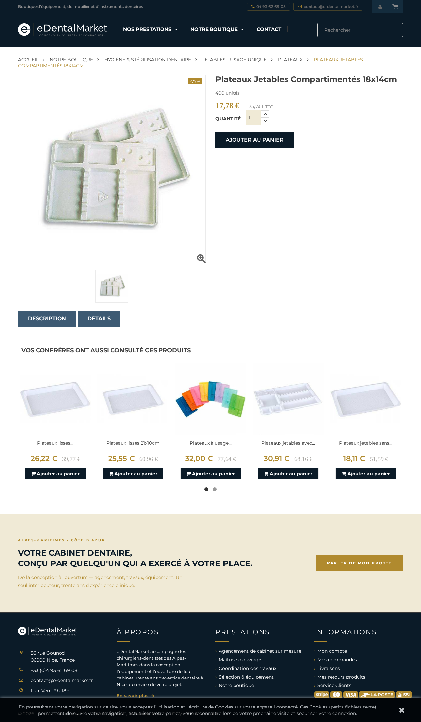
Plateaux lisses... (55, 443)
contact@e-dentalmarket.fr (62, 680)
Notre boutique (236, 685)
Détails (99, 318)
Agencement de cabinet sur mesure (260, 651)
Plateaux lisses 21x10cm (133, 443)
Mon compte (332, 651)
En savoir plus (133, 695)
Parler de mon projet (359, 563)
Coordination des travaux (247, 668)
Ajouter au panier (255, 140)
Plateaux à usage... (211, 443)
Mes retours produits (341, 677)
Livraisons (328, 668)
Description (47, 318)
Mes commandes (337, 660)
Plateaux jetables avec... (288, 443)
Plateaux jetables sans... (365, 443)
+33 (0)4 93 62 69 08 (54, 670)
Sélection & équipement (246, 677)
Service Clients (334, 685)
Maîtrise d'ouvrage (240, 660)
